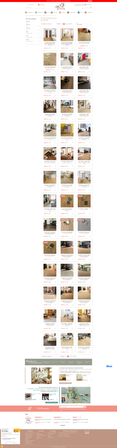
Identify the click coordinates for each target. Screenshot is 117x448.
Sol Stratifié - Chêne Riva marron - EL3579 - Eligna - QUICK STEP (50, 115)
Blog (83, 8)
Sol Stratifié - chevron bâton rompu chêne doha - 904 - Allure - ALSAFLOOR (84, 256)
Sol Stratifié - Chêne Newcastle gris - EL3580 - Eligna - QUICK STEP (84, 67)
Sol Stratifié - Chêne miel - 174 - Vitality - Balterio (84, 209)
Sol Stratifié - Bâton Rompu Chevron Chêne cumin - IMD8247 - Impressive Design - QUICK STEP (50, 43)
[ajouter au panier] (55, 48)
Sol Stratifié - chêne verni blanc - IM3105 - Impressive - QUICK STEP (67, 324)
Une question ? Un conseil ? (83, 5)
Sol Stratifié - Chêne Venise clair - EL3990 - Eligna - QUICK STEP (50, 209)
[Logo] (60, 6)
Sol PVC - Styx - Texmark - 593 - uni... (36, 394)
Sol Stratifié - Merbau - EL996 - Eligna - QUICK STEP (67, 162)
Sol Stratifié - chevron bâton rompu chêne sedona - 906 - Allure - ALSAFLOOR (67, 256)
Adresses (49, 436)
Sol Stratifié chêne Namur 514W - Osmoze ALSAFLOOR (84, 43)
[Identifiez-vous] (87, 8)
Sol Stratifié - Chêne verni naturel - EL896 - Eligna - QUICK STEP (49, 186)
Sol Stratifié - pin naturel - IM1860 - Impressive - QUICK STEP (67, 348)
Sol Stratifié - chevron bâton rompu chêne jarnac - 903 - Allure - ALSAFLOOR (50, 278)
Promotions (42, 4)
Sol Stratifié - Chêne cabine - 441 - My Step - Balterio (67, 233)
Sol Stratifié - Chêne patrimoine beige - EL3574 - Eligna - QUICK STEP (84, 115)
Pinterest (90, 1)
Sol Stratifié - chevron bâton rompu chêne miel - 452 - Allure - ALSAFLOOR (67, 301)
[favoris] (85, 8)
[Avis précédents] (33, 420)
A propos (38, 436)
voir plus (39, 420)
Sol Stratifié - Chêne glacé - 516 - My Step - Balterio (84, 233)
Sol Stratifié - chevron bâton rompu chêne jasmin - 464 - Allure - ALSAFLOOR (50, 301)
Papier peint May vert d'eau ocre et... (70, 374)
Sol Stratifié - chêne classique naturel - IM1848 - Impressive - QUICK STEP (84, 324)
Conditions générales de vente (41, 435)
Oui (27, 22)
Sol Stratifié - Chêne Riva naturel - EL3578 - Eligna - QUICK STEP (67, 115)
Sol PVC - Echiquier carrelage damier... (52, 394)
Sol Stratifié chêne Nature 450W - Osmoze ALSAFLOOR (50, 67)
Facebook (88, 1)
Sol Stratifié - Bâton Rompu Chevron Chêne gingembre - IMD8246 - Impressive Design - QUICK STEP (67, 43)
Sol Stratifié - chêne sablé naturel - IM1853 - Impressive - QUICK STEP (84, 348)
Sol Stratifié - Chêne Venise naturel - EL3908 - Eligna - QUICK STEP (84, 186)
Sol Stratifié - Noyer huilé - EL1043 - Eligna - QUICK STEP (50, 162)
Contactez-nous (39, 437)
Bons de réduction (51, 437)
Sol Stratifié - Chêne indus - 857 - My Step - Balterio (50, 255)
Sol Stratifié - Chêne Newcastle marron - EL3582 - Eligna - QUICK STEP (67, 91)
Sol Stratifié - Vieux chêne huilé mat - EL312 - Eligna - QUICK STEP (67, 186)
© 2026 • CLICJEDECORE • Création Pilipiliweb (58, 446)
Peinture (27, 439)
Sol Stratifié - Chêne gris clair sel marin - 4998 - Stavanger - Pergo (50, 324)
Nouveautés (31, 4)
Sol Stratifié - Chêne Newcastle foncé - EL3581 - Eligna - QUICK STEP (84, 91)
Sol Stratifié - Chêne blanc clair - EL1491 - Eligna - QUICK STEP (67, 138)
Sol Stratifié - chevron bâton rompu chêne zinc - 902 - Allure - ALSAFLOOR (67, 278)
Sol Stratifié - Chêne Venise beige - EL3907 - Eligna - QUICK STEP (50, 138)
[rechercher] (27, 8)
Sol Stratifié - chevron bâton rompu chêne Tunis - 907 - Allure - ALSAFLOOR (84, 301)
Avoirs (49, 435)
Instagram (91, 1)
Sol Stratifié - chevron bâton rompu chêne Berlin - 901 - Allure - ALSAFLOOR (84, 278)
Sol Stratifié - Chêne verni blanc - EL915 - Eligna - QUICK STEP (84, 162)
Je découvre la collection (65, 383)
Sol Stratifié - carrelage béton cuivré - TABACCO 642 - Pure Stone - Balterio (50, 233)
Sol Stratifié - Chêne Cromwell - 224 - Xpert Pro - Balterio (67, 209)
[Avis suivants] (91, 420)
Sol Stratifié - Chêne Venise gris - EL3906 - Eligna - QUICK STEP (50, 91)
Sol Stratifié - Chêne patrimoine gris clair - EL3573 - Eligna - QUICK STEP (67, 67)
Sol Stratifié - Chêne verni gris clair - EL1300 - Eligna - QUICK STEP (84, 138)
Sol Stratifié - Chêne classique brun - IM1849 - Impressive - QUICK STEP (50, 348)
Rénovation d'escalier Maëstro (30, 440)
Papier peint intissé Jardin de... (87, 374)
